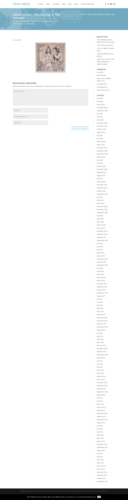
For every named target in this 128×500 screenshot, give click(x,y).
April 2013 (100, 435)
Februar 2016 (101, 345)
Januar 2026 (101, 104)
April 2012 (100, 460)
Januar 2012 (101, 469)
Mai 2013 (100, 432)
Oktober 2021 (101, 191)
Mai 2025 (100, 117)
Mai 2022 (100, 179)
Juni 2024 (100, 138)
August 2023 (101, 157)
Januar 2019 (101, 256)
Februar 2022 (101, 182)
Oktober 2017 (101, 290)
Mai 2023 (100, 163)
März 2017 (100, 311)
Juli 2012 (99, 454)
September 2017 (102, 293)
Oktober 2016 (101, 324)
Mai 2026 (100, 101)
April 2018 (100, 271)
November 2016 (102, 321)
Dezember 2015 (102, 349)
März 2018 (100, 274)
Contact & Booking (87, 4)
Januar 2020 (101, 228)
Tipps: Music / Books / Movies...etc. (42, 21)
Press (70, 4)
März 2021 (100, 200)
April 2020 (100, 219)
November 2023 (102, 151)
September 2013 (102, 420)
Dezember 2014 (102, 382)
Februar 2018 (101, 277)
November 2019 (102, 234)
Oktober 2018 (101, 262)
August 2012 (101, 450)
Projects (40, 4)
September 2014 (102, 392)
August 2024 (101, 132)
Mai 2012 (100, 457)
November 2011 (102, 475)
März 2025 (100, 120)
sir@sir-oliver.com (56, 491)
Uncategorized (101, 84)
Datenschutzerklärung (99, 491)
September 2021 (102, 194)
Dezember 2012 (102, 444)
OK (99, 497)
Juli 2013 (99, 426)
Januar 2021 (101, 203)
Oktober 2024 (101, 129)
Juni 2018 (100, 268)
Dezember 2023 (102, 148)
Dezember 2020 (102, 206)
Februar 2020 (101, 225)
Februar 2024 (101, 141)
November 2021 (102, 188)
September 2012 (102, 447)
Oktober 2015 (101, 352)
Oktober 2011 (101, 478)
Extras (76, 4)
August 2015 (101, 358)
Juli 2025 (99, 114)
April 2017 (100, 308)
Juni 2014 (100, 401)
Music (48, 4)
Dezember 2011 (102, 472)
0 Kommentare (30, 24)
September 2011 (102, 481)
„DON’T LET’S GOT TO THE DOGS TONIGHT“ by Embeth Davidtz (105, 61)
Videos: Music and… (103, 90)
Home (83, 14)
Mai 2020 (100, 216)
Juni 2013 (100, 429)
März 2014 (100, 404)
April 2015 (100, 370)
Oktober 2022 (101, 172)
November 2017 (102, 287)
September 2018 (102, 265)
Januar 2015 (101, 379)
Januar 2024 (101, 145)
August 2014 (101, 395)
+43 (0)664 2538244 (75, 491)
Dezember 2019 (102, 231)
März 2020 (100, 222)
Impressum (87, 491)
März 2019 (100, 253)
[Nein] (125, 497)
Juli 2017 (99, 299)
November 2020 (102, 209)
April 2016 (100, 339)
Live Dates (56, 4)
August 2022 (101, 175)
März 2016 (100, 342)
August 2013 (101, 423)
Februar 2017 (101, 315)
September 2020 (102, 213)
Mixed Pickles (101, 75)
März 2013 (100, 438)
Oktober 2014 (101, 389)
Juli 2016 (99, 333)
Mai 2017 (100, 305)
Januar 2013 (101, 441)
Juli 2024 (99, 135)
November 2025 (102, 108)
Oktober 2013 (101, 416)
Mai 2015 (100, 367)
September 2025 (102, 111)
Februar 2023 (101, 166)
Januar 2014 (101, 410)
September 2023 (102, 154)
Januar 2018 (101, 281)
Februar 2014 (101, 407)
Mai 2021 (100, 197)
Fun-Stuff (100, 72)
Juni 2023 (100, 160)
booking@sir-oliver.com (35, 491)
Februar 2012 (101, 466)
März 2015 (100, 373)
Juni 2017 (100, 302)
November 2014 (102, 386)
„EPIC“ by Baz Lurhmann (105, 45)
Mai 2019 (100, 250)
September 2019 (102, 240)
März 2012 (100, 463)
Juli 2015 (99, 361)
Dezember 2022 (102, 169)
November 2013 (102, 413)
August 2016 (101, 330)
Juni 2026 (100, 98)
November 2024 (102, 126)
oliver (17, 21)
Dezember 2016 (102, 318)
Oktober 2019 (101, 237)
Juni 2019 (100, 246)
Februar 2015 (101, 376)
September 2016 (102, 327)
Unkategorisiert (18, 24)
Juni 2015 (100, 364)
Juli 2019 (99, 243)
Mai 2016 (100, 336)
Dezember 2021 (102, 185)
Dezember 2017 (102, 284)
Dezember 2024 (102, 123)
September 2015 (102, 355)
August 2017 (101, 296)
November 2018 (102, 259)
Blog (63, 4)
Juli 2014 (99, 398)
